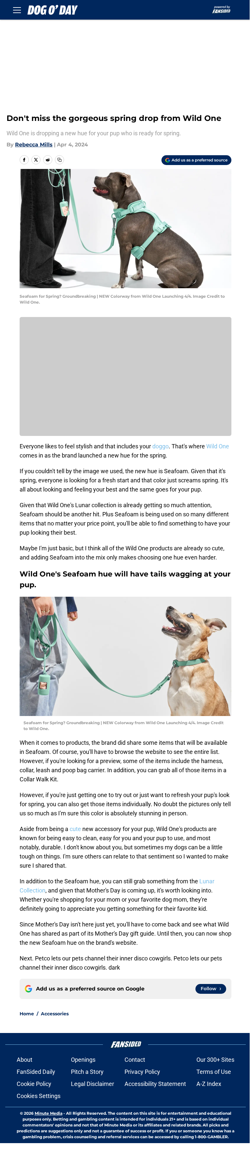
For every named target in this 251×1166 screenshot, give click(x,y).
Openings (83, 1059)
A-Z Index (208, 1083)
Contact (135, 1059)
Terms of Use (213, 1071)
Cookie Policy (34, 1083)
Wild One (217, 446)
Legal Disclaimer (92, 1083)
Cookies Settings (38, 1095)
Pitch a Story (87, 1071)
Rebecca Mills (34, 145)
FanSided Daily (36, 1071)
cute (75, 828)
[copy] (59, 159)
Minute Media (48, 1113)
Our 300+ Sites (215, 1059)
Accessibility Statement (155, 1083)
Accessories (55, 1014)
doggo (160, 446)
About (24, 1059)
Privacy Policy (142, 1071)
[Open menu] (17, 10)
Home (27, 1014)
